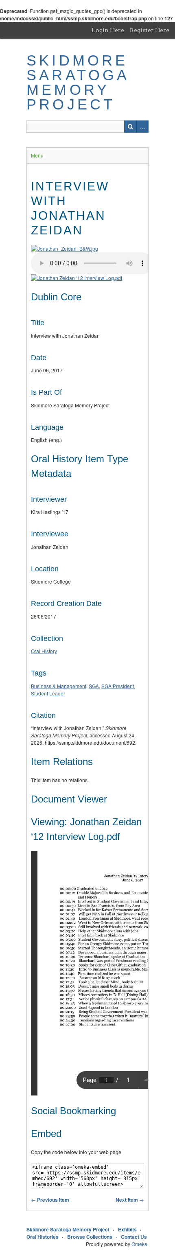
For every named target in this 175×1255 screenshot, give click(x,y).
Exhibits (127, 1229)
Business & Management (58, 685)
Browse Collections (89, 1236)
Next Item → (130, 1199)
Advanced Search (142, 126)
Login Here (108, 30)
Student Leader (48, 693)
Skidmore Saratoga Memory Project (77, 82)
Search (130, 126)
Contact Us (134, 1236)
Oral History (44, 650)
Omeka (139, 1243)
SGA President (117, 685)
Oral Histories (42, 1236)
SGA (94, 685)
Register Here (149, 30)
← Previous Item (50, 1199)
